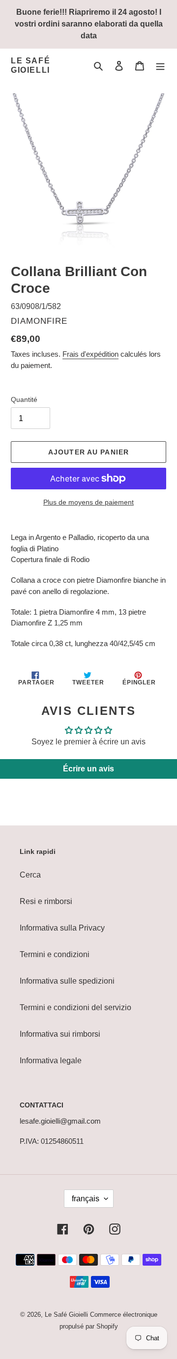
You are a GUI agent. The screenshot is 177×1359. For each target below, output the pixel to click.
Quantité (24, 399)
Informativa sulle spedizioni (67, 981)
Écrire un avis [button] (88, 768)
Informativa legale (51, 1060)
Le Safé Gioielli (30, 65)
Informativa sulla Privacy (62, 928)
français (85, 1198)
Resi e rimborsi (46, 901)
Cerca (30, 875)
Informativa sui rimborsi (60, 1034)
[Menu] (160, 65)
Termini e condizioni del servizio (75, 1007)
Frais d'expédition (90, 354)
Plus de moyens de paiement (88, 502)
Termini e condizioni (54, 954)
